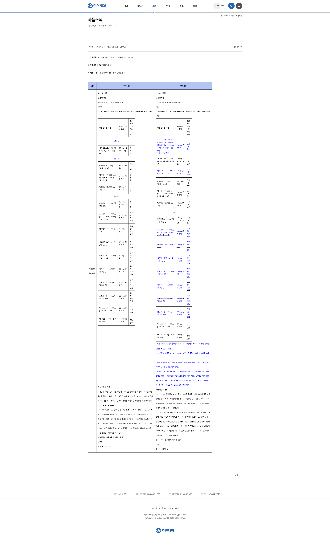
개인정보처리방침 (158, 508)
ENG (222, 6)
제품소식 (239, 16)
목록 (236, 475)
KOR (217, 6)
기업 (126, 6)
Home (226, 16)
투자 (168, 6)
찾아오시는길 (173, 508)
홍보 (181, 6)
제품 (154, 6)
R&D (140, 6)
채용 (195, 6)
